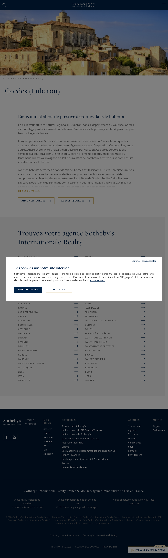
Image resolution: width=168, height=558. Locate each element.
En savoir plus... (97, 280)
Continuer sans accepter (144, 260)
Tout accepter (28, 289)
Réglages (58, 289)
